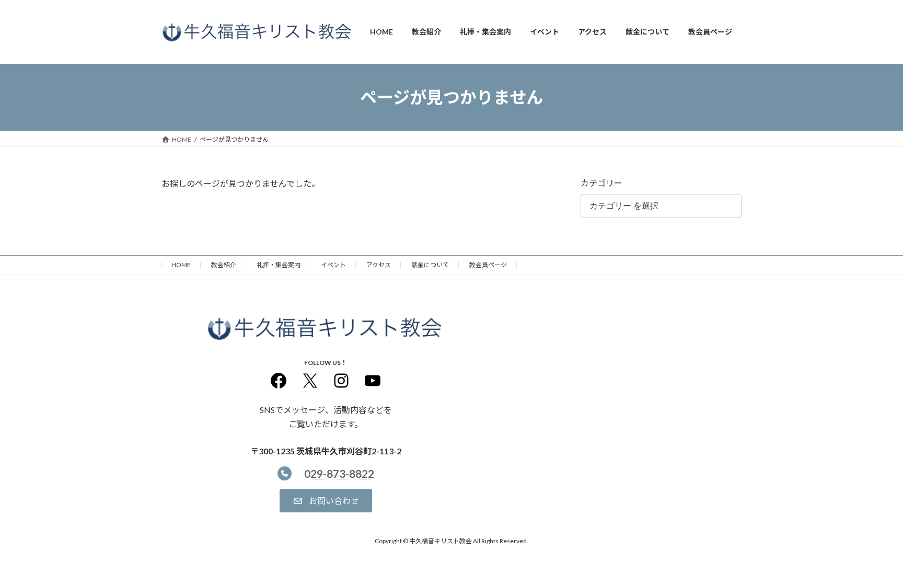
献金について (430, 265)
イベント (333, 265)
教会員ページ (488, 265)
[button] (326, 500)
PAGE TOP (872, 557)
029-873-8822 (339, 473)
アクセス (378, 265)
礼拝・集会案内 (278, 265)
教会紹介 (223, 265)
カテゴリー (601, 183)
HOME (181, 265)
